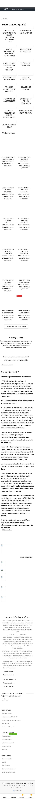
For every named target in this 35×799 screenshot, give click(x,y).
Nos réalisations (8, 671)
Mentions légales (6, 713)
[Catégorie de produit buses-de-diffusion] (26, 77)
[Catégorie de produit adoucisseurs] (9, 125)
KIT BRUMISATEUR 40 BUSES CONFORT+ (8, 251)
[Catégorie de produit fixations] (26, 87)
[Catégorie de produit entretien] (26, 100)
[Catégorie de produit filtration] (9, 99)
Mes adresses (5, 765)
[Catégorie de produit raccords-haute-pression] (9, 77)
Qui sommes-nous (9, 668)
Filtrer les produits (9, 534)
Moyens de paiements (8, 769)
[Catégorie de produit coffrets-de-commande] (26, 63)
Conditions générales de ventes (11, 720)
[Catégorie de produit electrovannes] (26, 110)
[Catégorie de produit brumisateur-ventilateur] (26, 30)
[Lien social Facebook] (3, 699)
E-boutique (28, 5)
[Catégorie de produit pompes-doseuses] (9, 113)
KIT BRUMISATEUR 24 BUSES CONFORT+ (8, 220)
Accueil (4, 19)
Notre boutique (9, 735)
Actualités (4, 749)
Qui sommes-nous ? (7, 743)
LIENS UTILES (6, 710)
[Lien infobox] (17, 696)
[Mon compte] (33, 9)
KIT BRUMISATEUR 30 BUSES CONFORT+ (24, 220)
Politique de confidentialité (9, 717)
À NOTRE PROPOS (7, 733)
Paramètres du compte (8, 772)
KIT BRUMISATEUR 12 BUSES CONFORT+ (8, 190)
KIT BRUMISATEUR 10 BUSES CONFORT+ (24, 159)
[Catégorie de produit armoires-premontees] (26, 49)
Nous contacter (8, 675)
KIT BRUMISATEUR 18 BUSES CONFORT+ (24, 190)
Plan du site (5, 723)
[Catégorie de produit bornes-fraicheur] (9, 51)
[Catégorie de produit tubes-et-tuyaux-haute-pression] (9, 88)
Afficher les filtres (8, 133)
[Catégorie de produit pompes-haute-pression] (9, 65)
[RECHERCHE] (30, 365)
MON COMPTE (6, 755)
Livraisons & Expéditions (8, 727)
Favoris (3, 762)
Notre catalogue (6, 739)
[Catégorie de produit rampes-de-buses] (9, 35)
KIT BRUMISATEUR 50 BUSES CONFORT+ (24, 251)
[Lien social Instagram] (7, 699)
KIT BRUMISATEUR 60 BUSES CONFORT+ (8, 282)
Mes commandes (6, 759)
